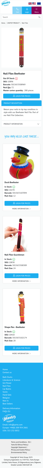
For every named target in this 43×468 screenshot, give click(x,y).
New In (6, 400)
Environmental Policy (19, 452)
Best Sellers (8, 403)
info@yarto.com (15, 424)
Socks (5, 392)
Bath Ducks (7, 377)
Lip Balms (7, 389)
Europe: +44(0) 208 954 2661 (15, 427)
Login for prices (22, 96)
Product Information (13, 124)
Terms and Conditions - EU (20, 442)
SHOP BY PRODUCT (13, 23)
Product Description (13, 103)
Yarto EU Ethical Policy (19, 445)
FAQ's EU (6, 411)
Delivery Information (11, 408)
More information (20, 209)
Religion (6, 397)
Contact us (7, 372)
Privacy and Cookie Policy (20, 450)
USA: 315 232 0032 (11, 430)
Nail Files (25, 23)
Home (3, 23)
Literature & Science (11, 380)
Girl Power (7, 383)
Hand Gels (7, 395)
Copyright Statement (18, 447)
